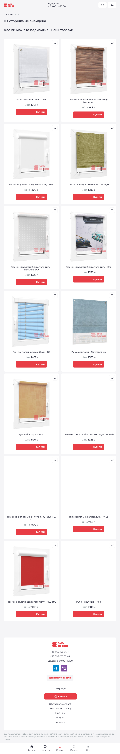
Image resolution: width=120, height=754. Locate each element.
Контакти (60, 722)
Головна (8, 14)
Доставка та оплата (60, 703)
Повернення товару (60, 708)
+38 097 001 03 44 (60, 656)
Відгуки (60, 717)
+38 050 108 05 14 (60, 651)
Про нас (60, 713)
